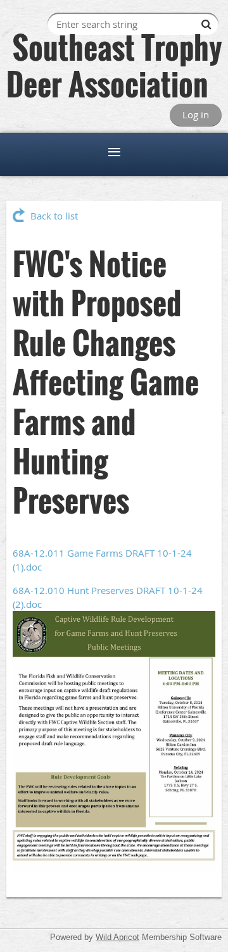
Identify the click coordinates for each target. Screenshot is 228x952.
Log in (195, 114)
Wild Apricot (117, 937)
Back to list (54, 215)
